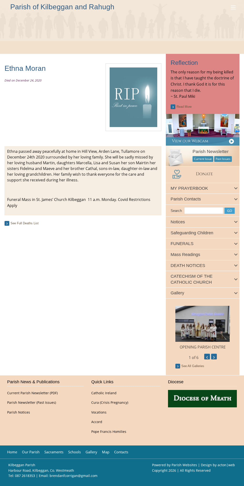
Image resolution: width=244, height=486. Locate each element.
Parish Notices (18, 412)
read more (184, 106)
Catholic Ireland (104, 393)
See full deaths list (24, 223)
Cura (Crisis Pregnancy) (109, 402)
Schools (74, 452)
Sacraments (53, 452)
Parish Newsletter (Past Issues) (31, 402)
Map (105, 452)
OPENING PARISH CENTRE (203, 347)
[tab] (202, 188)
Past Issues (223, 159)
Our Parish (31, 452)
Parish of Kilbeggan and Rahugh (62, 7)
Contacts (121, 452)
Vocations (99, 412)
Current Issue (203, 159)
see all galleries (192, 366)
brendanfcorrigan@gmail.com (73, 475)
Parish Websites (184, 465)
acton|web (226, 465)
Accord (96, 422)
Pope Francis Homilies (108, 431)
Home (12, 452)
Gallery (91, 452)
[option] (202, 328)
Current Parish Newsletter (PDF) (32, 393)
